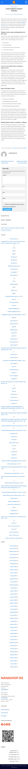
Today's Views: (13, 750)
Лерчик (13, 523)
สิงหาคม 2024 (13, 560)
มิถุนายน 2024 (13, 566)
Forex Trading (13, 375)
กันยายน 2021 (13, 645)
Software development (13, 501)
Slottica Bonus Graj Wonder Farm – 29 (13, 473)
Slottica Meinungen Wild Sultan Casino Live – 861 (13, 492)
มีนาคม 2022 (13, 630)
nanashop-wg (20, 14)
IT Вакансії (13, 397)
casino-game (13, 339)
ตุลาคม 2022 (13, 621)
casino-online (13, 345)
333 (13, 287)
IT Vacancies (13, 394)
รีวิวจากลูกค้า (4, 716)
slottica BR (3, 230)
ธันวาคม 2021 (13, 639)
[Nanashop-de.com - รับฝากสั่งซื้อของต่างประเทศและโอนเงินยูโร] (14, 2)
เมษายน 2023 (13, 606)
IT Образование (13, 400)
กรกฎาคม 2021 (13, 651)
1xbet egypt (13, 272)
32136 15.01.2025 (13, 284)
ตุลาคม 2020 (13, 664)
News (13, 439)
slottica (22, 228)
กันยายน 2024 (13, 557)
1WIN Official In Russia (13, 266)
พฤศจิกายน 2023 (13, 585)
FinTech (13, 372)
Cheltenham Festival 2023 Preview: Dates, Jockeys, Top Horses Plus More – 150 (13, 348)
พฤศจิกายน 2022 (13, 618)
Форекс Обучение (13, 535)
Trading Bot (13, 510)
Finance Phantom (13, 369)
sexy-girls (13, 458)
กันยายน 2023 (13, 591)
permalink (24, 148)
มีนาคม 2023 (13, 609)
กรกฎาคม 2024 (13, 563)
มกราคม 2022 (13, 636)
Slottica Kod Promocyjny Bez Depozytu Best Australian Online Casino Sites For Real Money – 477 (14, 486)
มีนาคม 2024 (13, 576)
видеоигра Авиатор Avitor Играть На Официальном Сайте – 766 (13, 517)
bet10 (13, 317)
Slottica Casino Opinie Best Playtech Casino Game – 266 (13, 477)
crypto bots (13, 354)
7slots (13, 299)
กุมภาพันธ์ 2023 (13, 612)
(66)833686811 (4, 698)
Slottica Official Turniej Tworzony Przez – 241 (13, 495)
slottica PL (9, 230)
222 (13, 281)
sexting (13, 455)
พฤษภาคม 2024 (13, 569)
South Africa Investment (13, 504)
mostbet (12, 228)
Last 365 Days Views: (12, 759)
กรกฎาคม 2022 (13, 627)
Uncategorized (13, 513)
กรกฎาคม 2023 (13, 597)
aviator (2, 228)
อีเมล (4, 192)
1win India (13, 263)
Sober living (13, 498)
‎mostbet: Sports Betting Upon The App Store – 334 (13, 430)
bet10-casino (13, 324)
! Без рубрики (14, 7)
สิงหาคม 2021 (13, 648)
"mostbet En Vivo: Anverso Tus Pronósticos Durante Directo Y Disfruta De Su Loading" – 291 (13, 242)
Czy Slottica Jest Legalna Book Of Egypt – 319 (13, 360)
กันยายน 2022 (13, 624)
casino (13, 336)
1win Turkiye (13, 269)
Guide (13, 388)
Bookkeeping (13, 330)
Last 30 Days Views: (13, 757)
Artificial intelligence (13, 308)
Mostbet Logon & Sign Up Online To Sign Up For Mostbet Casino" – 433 (14, 413)
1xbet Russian (13, 275)
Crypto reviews (13, 357)
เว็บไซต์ (4, 198)
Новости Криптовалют (13, 526)
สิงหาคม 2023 (13, 594)
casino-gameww (13, 342)
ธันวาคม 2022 (13, 615)
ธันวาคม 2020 (13, 661)
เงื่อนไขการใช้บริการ (5, 709)
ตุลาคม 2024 (13, 554)
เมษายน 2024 (13, 573)
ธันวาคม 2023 (13, 582)
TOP (13, 507)
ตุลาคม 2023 (13, 588)
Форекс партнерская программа (13, 538)
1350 (13, 251)
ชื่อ (3, 186)
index (13, 391)
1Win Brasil (13, 257)
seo (13, 448)
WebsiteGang (14, 767)
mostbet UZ (17, 228)
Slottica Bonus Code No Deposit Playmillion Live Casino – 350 (14, 467)
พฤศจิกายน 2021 (13, 642)
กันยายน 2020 (13, 667)
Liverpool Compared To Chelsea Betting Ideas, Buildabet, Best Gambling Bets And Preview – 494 (12, 407)
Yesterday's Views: (13, 752)
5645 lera (13, 290)
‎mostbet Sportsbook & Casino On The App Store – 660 (14, 426)
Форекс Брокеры (13, 532)
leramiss (13, 403)
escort (13, 366)
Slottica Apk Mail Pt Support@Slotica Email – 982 (13, 461)
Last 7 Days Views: (12, 754)
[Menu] (2, 2)
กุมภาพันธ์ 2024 (13, 579)
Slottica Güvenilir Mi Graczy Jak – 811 (13, 483)
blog (13, 327)
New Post (13, 436)
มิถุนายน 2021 (13, 655)
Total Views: (12, 761)
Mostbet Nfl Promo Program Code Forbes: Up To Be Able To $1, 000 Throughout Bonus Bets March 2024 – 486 (14, 420)
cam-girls (13, 333)
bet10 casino (13, 320)
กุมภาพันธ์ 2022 (13, 633)
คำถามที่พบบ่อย (4, 712)
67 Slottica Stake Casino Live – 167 (13, 296)
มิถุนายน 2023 (13, 600)
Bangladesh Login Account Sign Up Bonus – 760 (13, 314)
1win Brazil (13, 260)
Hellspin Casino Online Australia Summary (22, 162)
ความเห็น (4, 175)
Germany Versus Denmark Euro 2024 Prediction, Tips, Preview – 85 (13, 382)
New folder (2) (13, 433)
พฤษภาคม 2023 (13, 603)
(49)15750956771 (4, 689)
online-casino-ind (13, 442)
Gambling (13, 379)
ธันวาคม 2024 (13, 548)
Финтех (13, 529)
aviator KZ (7, 228)
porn (13, 445)
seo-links (13, 451)
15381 (13, 254)
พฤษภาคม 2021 (13, 657)
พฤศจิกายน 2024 (13, 551)
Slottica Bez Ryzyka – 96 (13, 464)
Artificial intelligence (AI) (13, 311)
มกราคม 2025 (13, 546)
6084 (13, 293)
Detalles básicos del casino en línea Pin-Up (7, 162)
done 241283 (13, 363)
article (13, 305)
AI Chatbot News (13, 302)
